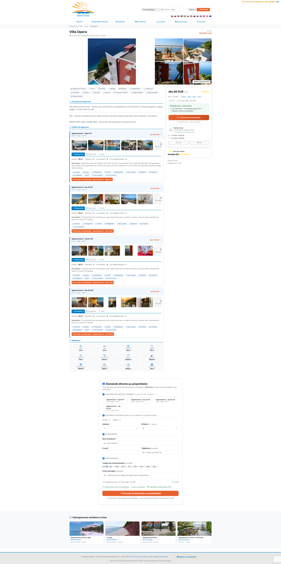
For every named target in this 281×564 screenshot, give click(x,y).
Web (200, 142)
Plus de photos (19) (202, 81)
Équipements (79, 154)
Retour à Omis (173, 160)
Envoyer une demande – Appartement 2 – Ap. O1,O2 (94, 231)
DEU (124, 466)
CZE (111, 466)
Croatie (79, 22)
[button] (189, 153)
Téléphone (149, 448)
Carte (179, 142)
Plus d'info (201, 22)
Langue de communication (117, 463)
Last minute (161, 22)
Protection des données (139, 556)
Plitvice (141, 561)
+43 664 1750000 (177, 135)
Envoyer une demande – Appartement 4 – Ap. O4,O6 (94, 334)
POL (155, 466)
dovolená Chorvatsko (164, 561)
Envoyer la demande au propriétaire (142, 493)
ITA (129, 466)
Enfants (149, 424)
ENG (117, 466)
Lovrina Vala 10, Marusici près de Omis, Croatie (88, 35)
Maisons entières (181, 22)
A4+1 (189, 97)
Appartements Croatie (100, 22)
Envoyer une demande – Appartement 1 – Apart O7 (93, 179)
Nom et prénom (109, 439)
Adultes (106, 424)
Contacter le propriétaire (190, 117)
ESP (135, 466)
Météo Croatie (140, 22)
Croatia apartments (132, 561)
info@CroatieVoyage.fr (160, 556)
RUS (142, 466)
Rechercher (204, 9)
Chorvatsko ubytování (150, 561)
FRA (104, 466)
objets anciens (114, 561)
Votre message (112, 471)
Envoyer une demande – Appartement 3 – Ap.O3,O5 (94, 282)
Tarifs (102, 154)
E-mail (105, 448)
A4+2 (184, 97)
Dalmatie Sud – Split (76, 26)
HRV (148, 466)
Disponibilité (92, 154)
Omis (86, 26)
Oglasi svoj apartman (188, 557)
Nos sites (122, 561)
